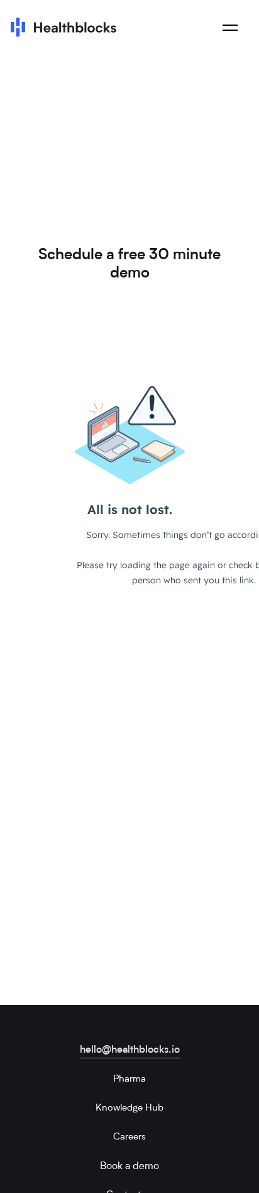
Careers (129, 1137)
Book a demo (129, 1167)
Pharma (129, 1079)
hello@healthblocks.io (130, 1050)
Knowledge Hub (129, 1108)
